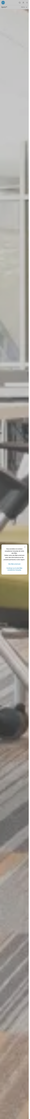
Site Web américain (14, 564)
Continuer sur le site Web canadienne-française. (14, 569)
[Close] (24, 547)
